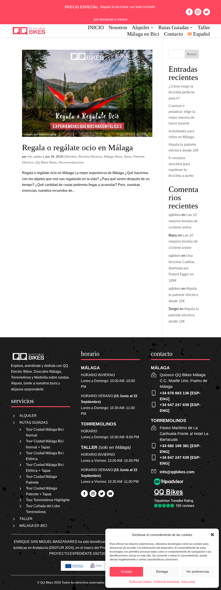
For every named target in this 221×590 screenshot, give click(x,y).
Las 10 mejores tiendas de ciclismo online (183, 221)
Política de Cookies (140, 581)
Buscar (192, 54)
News (128, 156)
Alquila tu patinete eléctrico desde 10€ (183, 295)
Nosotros (118, 28)
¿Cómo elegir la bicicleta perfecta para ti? (181, 92)
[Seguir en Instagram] (197, 11)
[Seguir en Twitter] (206, 11)
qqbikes (175, 215)
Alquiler (140, 28)
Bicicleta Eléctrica (90, 156)
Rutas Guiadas (173, 28)
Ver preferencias (197, 571)
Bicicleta (71, 156)
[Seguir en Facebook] (189, 11)
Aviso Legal (188, 581)
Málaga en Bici (143, 34)
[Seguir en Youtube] (110, 493)
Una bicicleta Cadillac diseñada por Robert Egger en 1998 (182, 268)
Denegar (162, 571)
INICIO (96, 28)
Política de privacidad (166, 581)
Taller (204, 28)
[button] (212, 534)
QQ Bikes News (46, 162)
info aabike (34, 156)
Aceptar (126, 571)
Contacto (173, 34)
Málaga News (113, 156)
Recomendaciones (71, 162)
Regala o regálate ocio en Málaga (77, 147)
